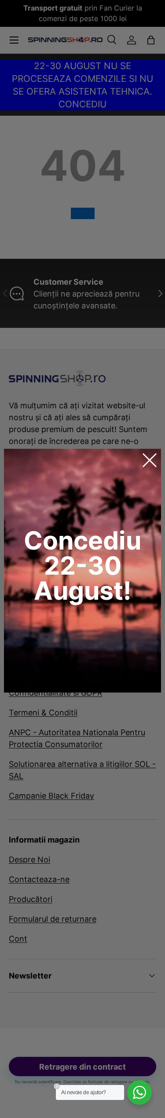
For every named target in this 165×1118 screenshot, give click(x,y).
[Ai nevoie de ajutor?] (139, 1092)
